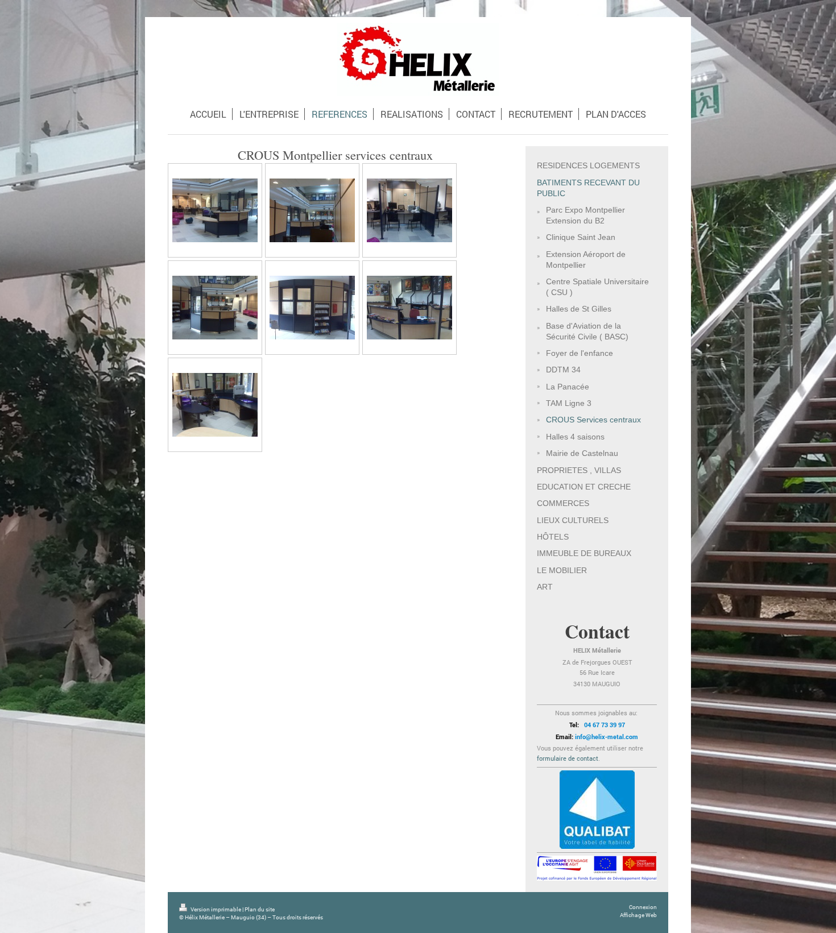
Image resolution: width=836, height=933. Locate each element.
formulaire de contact (567, 758)
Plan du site (260, 909)
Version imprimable (215, 909)
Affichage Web (638, 915)
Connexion (643, 907)
